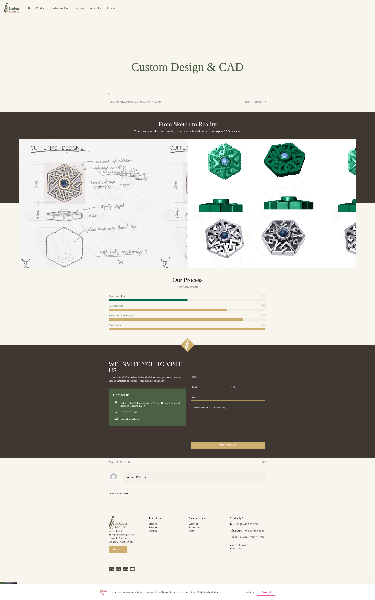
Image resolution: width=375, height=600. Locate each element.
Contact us (194, 527)
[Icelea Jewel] (11, 8)
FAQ (191, 531)
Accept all (266, 592)
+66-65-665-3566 (128, 412)
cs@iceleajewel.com (129, 419)
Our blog (153, 531)
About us (193, 524)
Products (153, 524)
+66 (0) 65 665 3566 (247, 524)
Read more (250, 592)
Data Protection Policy (207, 592)
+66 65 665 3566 (254, 530)
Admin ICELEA (131, 101)
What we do (154, 527)
